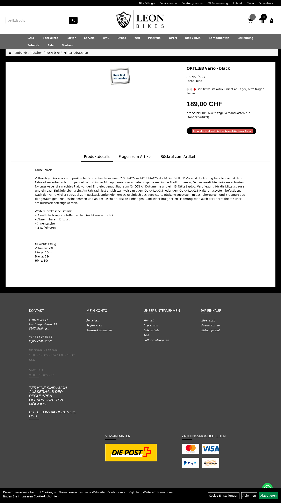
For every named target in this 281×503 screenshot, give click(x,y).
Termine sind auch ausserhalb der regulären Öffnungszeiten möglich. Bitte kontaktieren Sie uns (52, 402)
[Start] (10, 53)
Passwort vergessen (99, 330)
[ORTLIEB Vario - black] (120, 76)
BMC (106, 38)
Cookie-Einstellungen (223, 495)
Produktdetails (97, 156)
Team (250, 3)
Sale (50, 45)
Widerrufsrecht (210, 330)
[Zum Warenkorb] (250, 21)
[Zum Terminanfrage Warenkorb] (261, 21)
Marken (67, 45)
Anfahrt (237, 3)
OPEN (173, 38)
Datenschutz (151, 330)
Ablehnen (249, 495)
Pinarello (154, 38)
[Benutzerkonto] (271, 20)
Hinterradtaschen (76, 53)
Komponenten (219, 38)
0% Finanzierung (218, 3)
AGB (146, 335)
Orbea (121, 38)
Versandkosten (210, 325)
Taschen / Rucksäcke (45, 53)
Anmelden (92, 320)
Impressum (151, 325)
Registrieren (94, 325)
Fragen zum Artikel (135, 156)
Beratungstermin (192, 3)
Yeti (137, 38)
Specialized (50, 38)
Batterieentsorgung (156, 340)
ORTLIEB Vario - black (208, 68)
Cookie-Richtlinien (46, 496)
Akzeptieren (268, 495)
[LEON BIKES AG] (140, 20)
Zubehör (33, 45)
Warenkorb (208, 320)
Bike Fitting (146, 3)
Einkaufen (265, 3)
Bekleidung (245, 38)
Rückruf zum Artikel (178, 156)
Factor (71, 38)
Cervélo (89, 38)
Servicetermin (168, 3)
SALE (31, 38)
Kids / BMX (193, 38)
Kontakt (149, 320)
